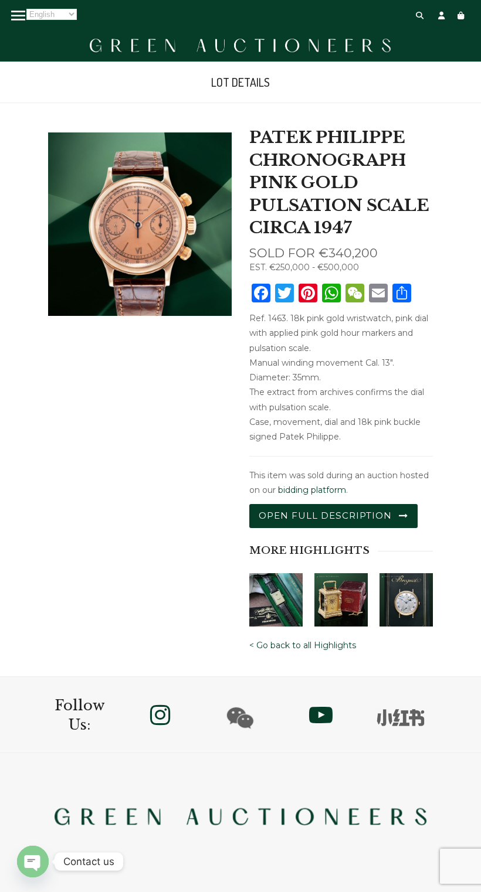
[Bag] (461, 15)
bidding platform (312, 490)
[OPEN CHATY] (33, 861)
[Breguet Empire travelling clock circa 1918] (341, 596)
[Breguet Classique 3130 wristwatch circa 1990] (406, 596)
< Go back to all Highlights (302, 645)
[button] (420, 15)
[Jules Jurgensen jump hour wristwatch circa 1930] (276, 596)
